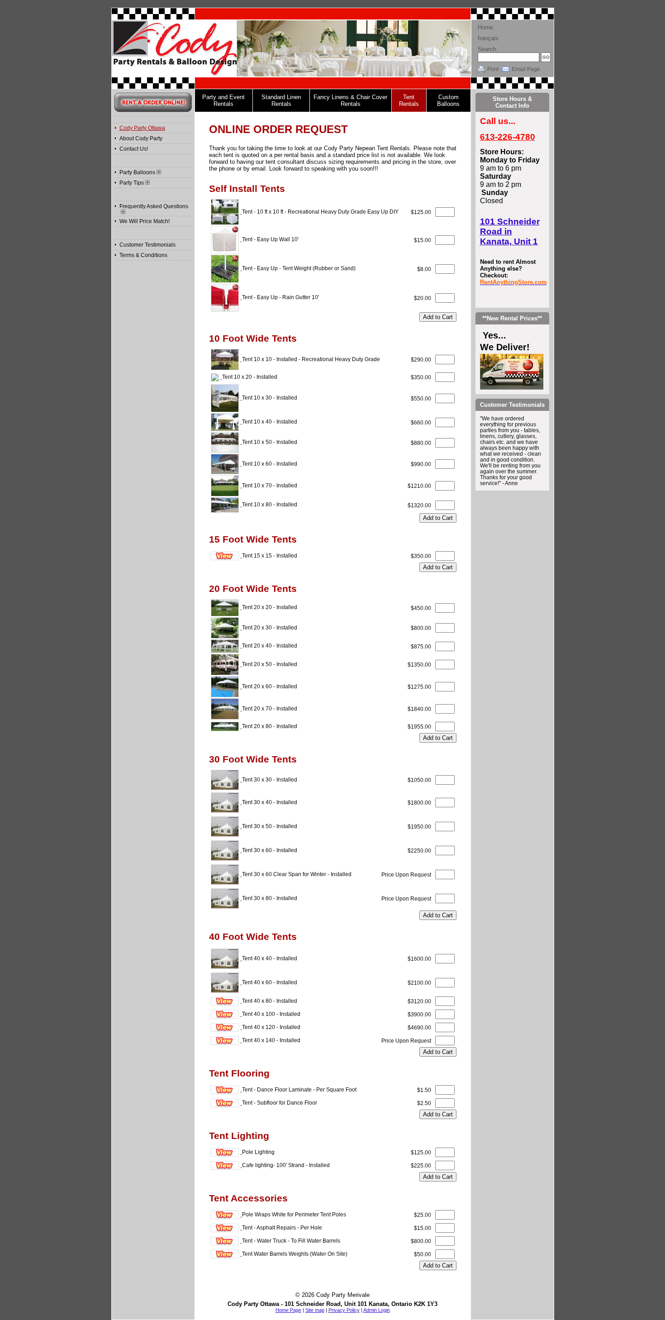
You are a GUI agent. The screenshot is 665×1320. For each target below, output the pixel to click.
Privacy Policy (344, 1310)
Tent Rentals (409, 100)
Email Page (526, 69)
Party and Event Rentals (223, 100)
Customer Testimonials (147, 245)
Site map (314, 1310)
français (488, 38)
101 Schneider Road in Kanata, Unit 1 (510, 231)
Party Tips (131, 183)
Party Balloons (137, 172)
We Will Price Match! (144, 221)
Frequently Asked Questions (153, 206)
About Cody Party (140, 138)
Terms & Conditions (143, 255)
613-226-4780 (507, 137)
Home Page (288, 1310)
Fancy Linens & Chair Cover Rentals (350, 100)
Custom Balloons (448, 100)
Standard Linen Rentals (281, 100)
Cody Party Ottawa (142, 128)
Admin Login (376, 1310)
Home (485, 27)
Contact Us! (133, 149)
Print (493, 69)
